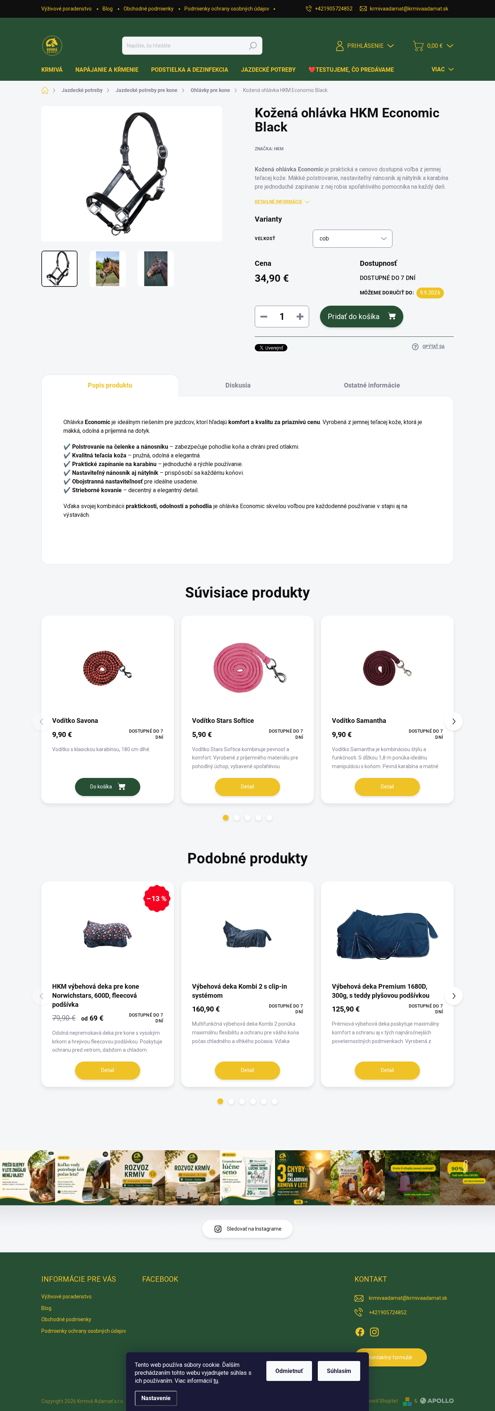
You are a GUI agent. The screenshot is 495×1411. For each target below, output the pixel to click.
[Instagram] (374, 1330)
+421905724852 (388, 1312)
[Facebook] (359, 1330)
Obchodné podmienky (149, 9)
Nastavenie (156, 1398)
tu (215, 1380)
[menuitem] (54, 70)
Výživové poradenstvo (66, 9)
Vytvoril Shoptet (379, 1401)
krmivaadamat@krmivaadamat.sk (408, 1298)
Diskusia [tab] (238, 385)
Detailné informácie (278, 201)
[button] (225, 818)
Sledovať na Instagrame (254, 1229)
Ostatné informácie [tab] (372, 385)
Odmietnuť (289, 1371)
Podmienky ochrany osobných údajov (226, 9)
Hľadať (253, 46)
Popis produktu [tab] (110, 385)
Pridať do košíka (353, 316)
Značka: (269, 148)
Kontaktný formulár (390, 1357)
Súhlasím (339, 1371)
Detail (247, 787)
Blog (108, 9)
